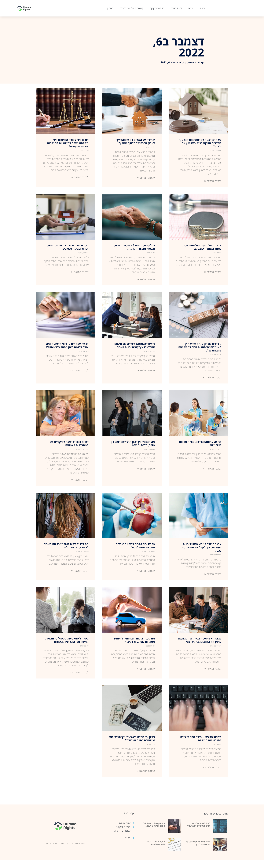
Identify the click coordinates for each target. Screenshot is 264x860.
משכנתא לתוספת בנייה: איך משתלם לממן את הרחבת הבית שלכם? (199, 640)
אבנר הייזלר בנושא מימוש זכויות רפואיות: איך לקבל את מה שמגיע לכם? (201, 547)
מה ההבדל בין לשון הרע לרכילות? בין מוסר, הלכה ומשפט (133, 443)
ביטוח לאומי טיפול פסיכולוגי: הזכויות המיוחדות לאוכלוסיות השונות (67, 640)
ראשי (202, 8)
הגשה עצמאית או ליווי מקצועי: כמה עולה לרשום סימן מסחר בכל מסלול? (67, 345)
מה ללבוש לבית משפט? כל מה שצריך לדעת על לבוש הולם (66, 545)
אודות (190, 8)
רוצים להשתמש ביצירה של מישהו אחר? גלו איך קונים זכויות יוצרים (134, 345)
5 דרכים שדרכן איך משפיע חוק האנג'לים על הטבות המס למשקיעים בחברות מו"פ (199, 347)
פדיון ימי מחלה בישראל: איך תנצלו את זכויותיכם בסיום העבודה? (132, 738)
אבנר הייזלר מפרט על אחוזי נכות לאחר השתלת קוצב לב (201, 246)
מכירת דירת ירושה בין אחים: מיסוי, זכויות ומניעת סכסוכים (68, 246)
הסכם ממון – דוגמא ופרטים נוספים (156, 843)
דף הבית (199, 62)
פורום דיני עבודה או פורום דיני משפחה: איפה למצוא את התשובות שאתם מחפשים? (68, 143)
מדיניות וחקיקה (157, 8)
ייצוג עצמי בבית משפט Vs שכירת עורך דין (198, 843)
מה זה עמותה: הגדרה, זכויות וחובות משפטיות (200, 443)
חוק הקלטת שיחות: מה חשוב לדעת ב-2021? (154, 824)
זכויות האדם (176, 8)
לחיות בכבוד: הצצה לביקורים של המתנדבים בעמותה (69, 443)
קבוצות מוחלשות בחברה (131, 8)
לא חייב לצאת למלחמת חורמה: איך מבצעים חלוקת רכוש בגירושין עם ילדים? (200, 143)
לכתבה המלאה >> (212, 181)
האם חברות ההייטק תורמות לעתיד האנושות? (198, 824)
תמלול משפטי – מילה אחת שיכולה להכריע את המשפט (200, 738)
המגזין (110, 8)
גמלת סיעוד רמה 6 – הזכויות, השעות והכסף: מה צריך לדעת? (133, 246)
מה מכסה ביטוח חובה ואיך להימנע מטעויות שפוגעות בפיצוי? (134, 640)
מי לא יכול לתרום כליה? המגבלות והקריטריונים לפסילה (135, 545)
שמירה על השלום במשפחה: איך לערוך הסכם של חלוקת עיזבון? (135, 141)
